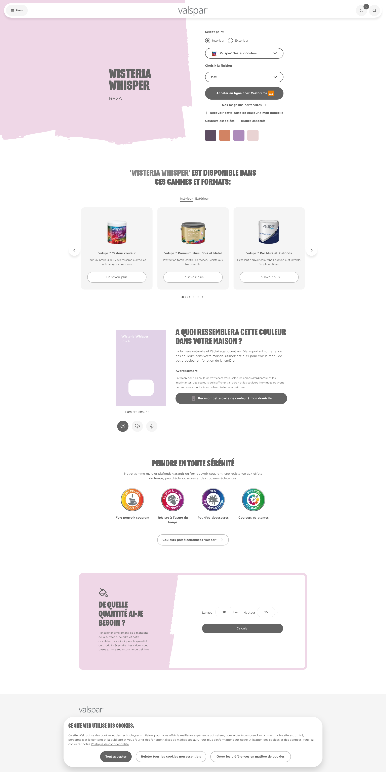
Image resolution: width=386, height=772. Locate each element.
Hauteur (249, 612)
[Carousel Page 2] (186, 297)
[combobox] (244, 53)
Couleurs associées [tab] (220, 121)
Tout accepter (115, 756)
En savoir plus (116, 277)
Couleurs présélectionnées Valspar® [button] (189, 540)
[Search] (374, 10)
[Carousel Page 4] (194, 297)
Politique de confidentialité (110, 744)
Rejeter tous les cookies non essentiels (171, 756)
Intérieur (186, 198)
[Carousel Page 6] (202, 297)
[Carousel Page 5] (198, 297)
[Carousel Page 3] (190, 297)
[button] (17, 10)
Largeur (208, 612)
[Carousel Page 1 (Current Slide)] (183, 297)
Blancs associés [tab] (253, 121)
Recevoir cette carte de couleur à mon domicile (246, 113)
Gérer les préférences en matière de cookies (251, 756)
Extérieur (202, 198)
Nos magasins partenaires (242, 105)
